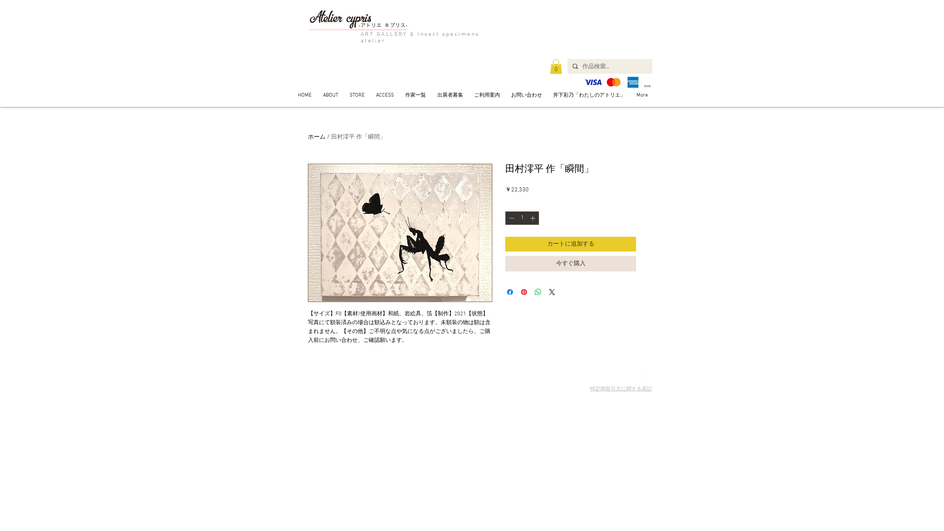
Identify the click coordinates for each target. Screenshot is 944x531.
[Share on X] (552, 292)
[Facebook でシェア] (510, 292)
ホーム (317, 137)
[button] (556, 66)
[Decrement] (511, 218)
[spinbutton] (522, 218)
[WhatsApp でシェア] (538, 292)
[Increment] (533, 218)
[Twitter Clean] (636, 377)
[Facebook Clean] (646, 377)
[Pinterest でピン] (524, 292)
